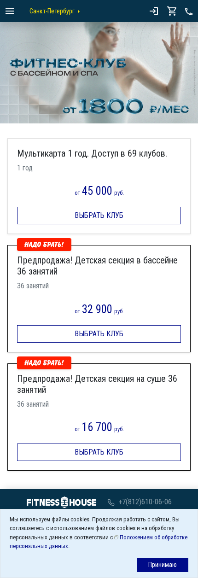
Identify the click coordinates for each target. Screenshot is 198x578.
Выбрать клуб (99, 215)
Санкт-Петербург (52, 11)
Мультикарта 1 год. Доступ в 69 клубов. (92, 153)
